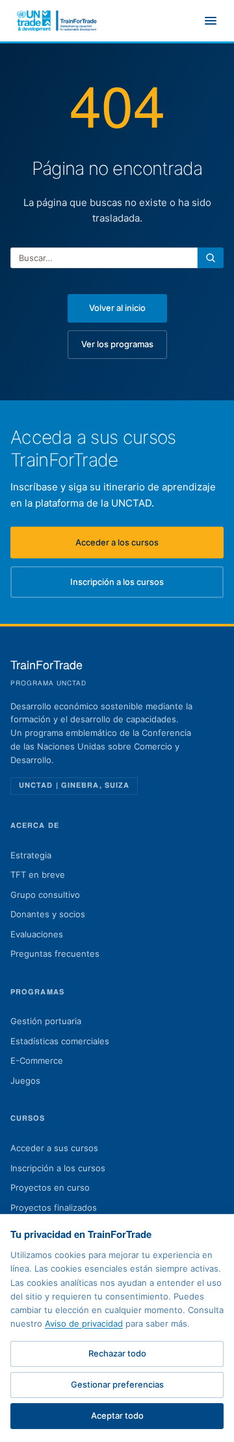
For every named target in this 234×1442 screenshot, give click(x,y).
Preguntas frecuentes (54, 953)
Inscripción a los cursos (147, 585)
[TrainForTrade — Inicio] (57, 21)
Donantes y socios (47, 914)
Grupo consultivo (45, 894)
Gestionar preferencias (117, 1384)
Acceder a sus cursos (54, 1148)
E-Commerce (36, 1060)
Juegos (25, 1080)
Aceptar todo (117, 1415)
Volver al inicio (117, 308)
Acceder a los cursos (149, 545)
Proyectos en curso (50, 1187)
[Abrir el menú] (211, 21)
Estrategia (30, 855)
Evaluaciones (36, 934)
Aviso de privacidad (84, 1323)
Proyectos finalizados (53, 1207)
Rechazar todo (117, 1353)
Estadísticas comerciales (59, 1041)
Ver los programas (117, 344)
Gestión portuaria (45, 1021)
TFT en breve (37, 874)
